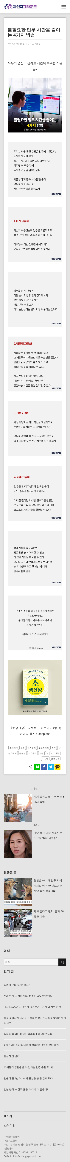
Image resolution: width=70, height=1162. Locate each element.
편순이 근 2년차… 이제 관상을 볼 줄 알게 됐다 (28, 1078)
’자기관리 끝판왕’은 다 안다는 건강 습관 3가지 (28, 1067)
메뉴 (63, 7)
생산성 (22, 753)
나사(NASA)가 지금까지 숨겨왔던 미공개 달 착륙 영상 (32, 1006)
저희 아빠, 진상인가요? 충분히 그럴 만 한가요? (29, 995)
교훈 (23, 747)
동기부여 (31, 747)
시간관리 (32, 753)
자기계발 (55, 753)
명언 (54, 747)
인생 (41, 753)
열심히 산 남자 (11, 1056)
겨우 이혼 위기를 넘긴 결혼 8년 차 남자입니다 (28, 1034)
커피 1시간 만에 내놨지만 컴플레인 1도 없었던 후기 (31, 1045)
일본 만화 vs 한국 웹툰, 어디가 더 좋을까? (26, 1089)
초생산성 (55, 758)
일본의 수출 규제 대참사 (17, 984)
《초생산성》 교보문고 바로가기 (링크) (35, 728)
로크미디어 (43, 747)
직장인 (45, 758)
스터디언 (14, 747)
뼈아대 (8, 1116)
